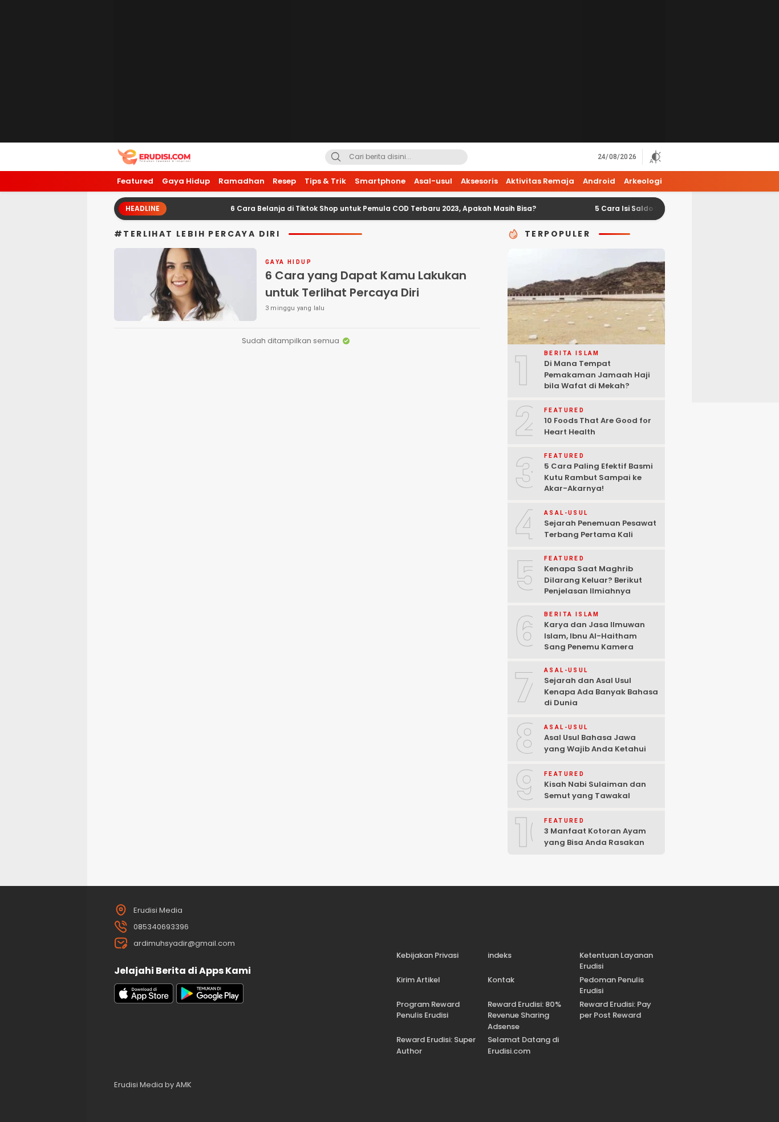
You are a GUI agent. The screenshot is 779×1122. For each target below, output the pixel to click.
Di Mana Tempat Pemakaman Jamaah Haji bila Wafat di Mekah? (597, 374)
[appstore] (143, 1000)
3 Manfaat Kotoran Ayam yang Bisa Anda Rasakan (595, 837)
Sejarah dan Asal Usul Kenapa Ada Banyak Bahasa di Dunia (601, 691)
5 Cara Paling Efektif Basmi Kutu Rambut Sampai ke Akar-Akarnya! (598, 477)
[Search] (336, 157)
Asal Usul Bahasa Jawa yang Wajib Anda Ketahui (595, 743)
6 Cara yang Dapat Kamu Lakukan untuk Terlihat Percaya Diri (365, 283)
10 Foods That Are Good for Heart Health (597, 426)
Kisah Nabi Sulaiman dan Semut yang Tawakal (595, 790)
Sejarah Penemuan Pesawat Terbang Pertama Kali (600, 529)
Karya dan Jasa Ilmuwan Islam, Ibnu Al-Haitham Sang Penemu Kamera (594, 635)
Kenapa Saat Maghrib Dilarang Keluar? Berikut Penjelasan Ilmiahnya (593, 579)
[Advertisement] (389, 71)
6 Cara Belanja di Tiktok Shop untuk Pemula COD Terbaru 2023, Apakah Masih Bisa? (360, 208)
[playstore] (210, 1000)
